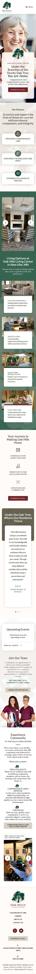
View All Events (11, 645)
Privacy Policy (27, 967)
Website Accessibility (16, 967)
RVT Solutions (28, 969)
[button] (5, 222)
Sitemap (6, 967)
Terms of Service (8, 969)
